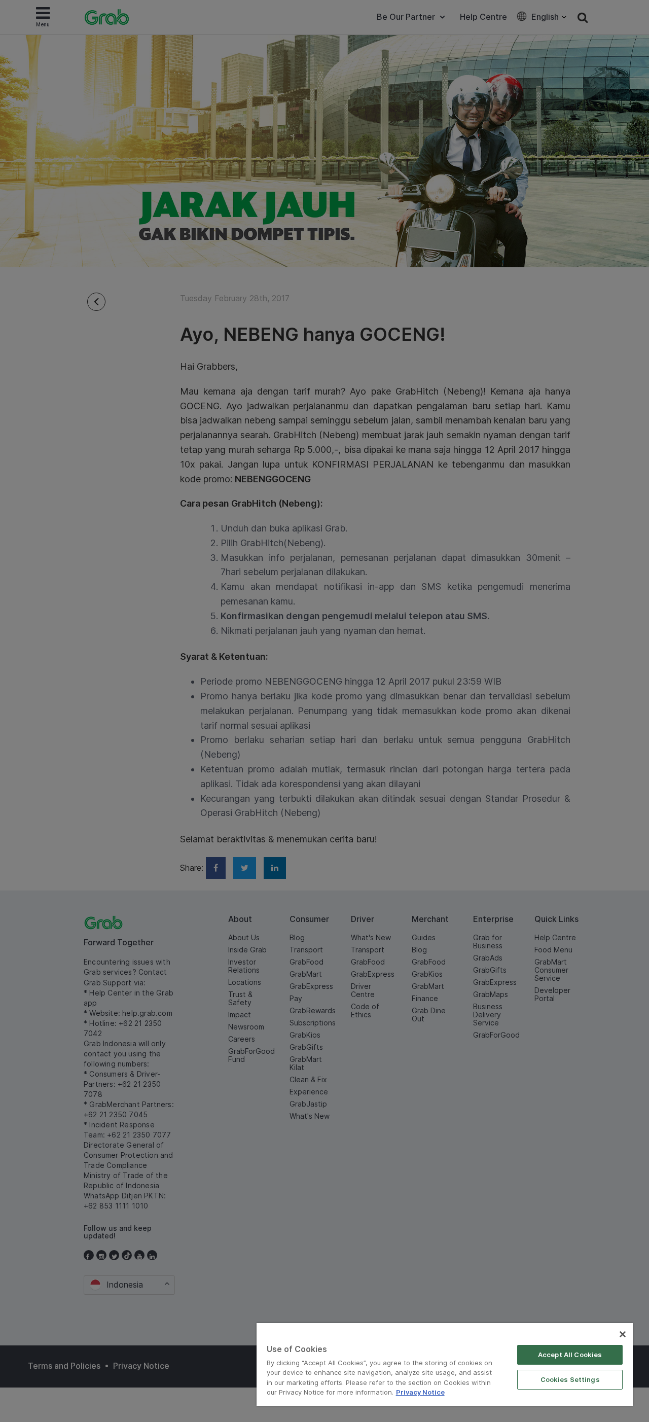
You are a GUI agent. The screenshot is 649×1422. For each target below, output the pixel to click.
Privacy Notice (420, 1392)
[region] (445, 1364)
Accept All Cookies (570, 1354)
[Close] (623, 1334)
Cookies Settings (570, 1379)
